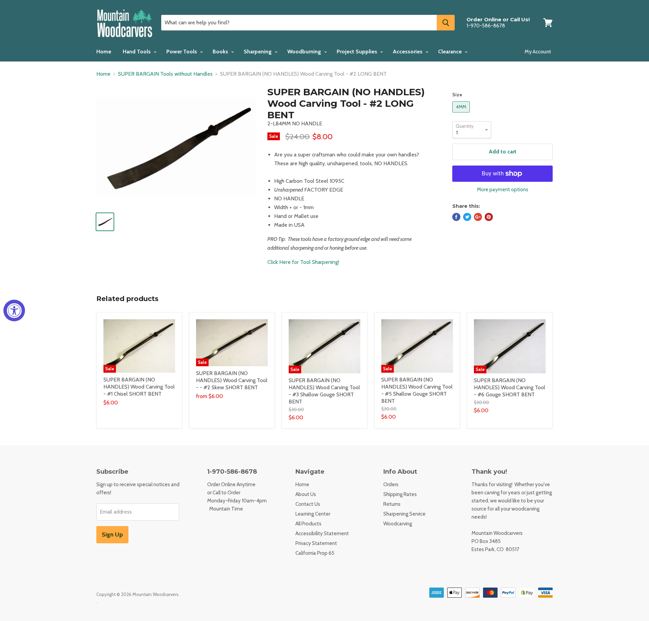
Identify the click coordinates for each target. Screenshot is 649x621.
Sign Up (112, 534)
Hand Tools (137, 51)
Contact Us (307, 504)
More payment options (502, 190)
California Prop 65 (314, 553)
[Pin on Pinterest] (489, 217)
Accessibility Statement (322, 533)
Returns (392, 504)
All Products (308, 524)
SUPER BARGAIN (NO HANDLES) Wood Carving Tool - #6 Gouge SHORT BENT (509, 387)
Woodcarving (397, 524)
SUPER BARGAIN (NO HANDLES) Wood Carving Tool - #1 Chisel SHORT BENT (139, 386)
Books (221, 51)
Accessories (408, 51)
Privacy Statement (316, 543)
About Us (305, 494)
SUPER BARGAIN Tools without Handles (165, 74)
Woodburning (304, 51)
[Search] (446, 22)
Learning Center (312, 514)
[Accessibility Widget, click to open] (14, 310)
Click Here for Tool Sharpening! (303, 262)
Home (103, 51)
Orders (391, 484)
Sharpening (258, 51)
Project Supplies (358, 51)
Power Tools (182, 51)
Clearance (450, 51)
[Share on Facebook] (456, 217)
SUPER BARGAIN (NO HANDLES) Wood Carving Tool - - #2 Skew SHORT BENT (231, 380)
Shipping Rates (400, 494)
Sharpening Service (404, 514)
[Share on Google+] (478, 217)
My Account (538, 52)
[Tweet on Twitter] (467, 217)
